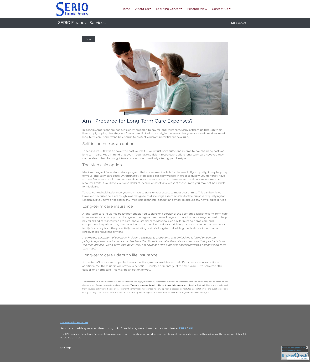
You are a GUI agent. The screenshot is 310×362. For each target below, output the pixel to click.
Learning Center (168, 9)
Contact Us (220, 9)
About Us (142, 9)
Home (125, 9)
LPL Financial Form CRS (74, 322)
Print (89, 39)
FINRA (182, 328)
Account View (197, 9)
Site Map (65, 347)
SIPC (191, 328)
